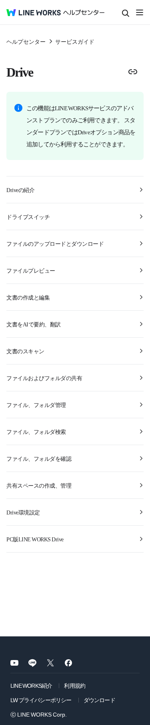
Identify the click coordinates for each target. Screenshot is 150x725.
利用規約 (74, 685)
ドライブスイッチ (28, 217)
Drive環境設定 (23, 512)
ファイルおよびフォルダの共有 (44, 378)
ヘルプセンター (26, 41)
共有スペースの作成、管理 (38, 485)
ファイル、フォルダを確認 (38, 458)
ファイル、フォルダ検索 (36, 431)
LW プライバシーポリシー (41, 700)
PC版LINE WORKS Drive (35, 539)
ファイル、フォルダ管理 (36, 405)
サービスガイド (74, 41)
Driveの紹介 (20, 190)
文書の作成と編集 (28, 297)
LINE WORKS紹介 (31, 685)
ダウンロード (99, 700)
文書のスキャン (25, 351)
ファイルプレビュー (30, 270)
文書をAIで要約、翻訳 (33, 324)
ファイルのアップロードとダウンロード (55, 243)
